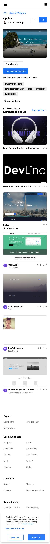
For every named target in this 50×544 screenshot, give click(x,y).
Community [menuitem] (31, 448)
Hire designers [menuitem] (33, 422)
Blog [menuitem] (6, 461)
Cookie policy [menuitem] (32, 508)
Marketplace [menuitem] (9, 428)
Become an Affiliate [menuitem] (35, 490)
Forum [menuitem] (29, 442)
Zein (10, 309)
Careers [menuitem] (7, 490)
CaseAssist (13, 265)
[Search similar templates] (43, 19)
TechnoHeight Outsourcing (20, 393)
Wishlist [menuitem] (29, 461)
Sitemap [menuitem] (30, 484)
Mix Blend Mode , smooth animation (18, 186)
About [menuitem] (6, 484)
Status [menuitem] (29, 467)
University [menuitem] (8, 448)
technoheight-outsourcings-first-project (22, 390)
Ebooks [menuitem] (7, 467)
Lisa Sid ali (13, 351)
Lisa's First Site (15, 348)
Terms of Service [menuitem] (12, 508)
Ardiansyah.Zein (16, 306)
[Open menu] (46, 4)
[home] (5, 5)
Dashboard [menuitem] (9, 422)
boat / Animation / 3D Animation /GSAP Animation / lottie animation (22, 148)
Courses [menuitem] (8, 455)
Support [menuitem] (7, 442)
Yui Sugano (13, 268)
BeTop (6, 225)
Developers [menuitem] (31, 455)
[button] (34, 19)
